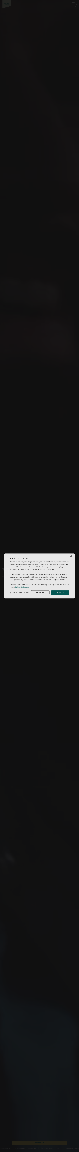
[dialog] (39, 575)
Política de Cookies (22, 587)
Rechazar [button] (40, 593)
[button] (19, 592)
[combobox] (71, 556)
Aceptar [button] (60, 593)
